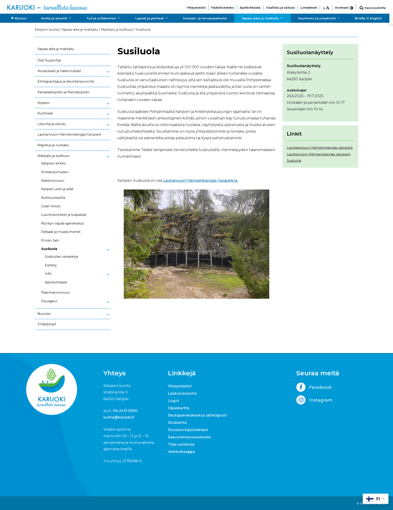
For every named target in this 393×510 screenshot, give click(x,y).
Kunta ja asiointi (54, 18)
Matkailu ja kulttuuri (54, 156)
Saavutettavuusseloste (189, 437)
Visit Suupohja (49, 60)
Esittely (51, 265)
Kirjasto (44, 103)
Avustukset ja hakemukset (59, 71)
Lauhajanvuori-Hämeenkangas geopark (320, 148)
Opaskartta (178, 408)
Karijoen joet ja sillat (57, 189)
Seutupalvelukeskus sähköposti (197, 415)
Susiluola (49, 249)
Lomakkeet (308, 7)
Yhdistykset (47, 324)
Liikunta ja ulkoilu (52, 124)
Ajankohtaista (250, 7)
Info (48, 274)
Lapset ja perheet (149, 18)
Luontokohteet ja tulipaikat (63, 215)
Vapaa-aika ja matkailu (260, 18)
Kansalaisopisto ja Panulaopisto (63, 92)
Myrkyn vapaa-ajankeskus (62, 223)
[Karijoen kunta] (47, 6)
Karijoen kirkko (53, 163)
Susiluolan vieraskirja (61, 257)
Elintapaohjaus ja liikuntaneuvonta (66, 81)
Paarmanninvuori (55, 292)
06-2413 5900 (125, 411)
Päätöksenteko (222, 7)
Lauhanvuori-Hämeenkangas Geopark (69, 134)
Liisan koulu (50, 206)
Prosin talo (50, 240)
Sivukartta (177, 422)
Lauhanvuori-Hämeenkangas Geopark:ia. (200, 180)
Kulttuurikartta (53, 198)
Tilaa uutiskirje (181, 444)
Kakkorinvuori (52, 181)
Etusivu (20, 18)
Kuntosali (45, 113)
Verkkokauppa (181, 451)
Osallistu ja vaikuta (280, 7)
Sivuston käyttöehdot (188, 430)
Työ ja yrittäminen (101, 18)
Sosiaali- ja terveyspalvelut (205, 18)
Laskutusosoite (182, 393)
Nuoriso (44, 314)
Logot (173, 401)
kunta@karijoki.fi (118, 417)
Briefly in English (368, 18)
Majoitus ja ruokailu (53, 145)
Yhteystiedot (196, 7)
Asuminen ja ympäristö (317, 18)
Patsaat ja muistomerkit (61, 232)
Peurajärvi (49, 301)
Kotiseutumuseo (54, 172)
